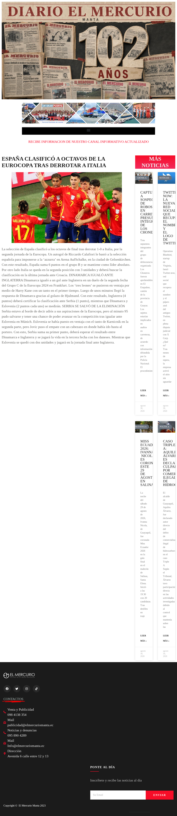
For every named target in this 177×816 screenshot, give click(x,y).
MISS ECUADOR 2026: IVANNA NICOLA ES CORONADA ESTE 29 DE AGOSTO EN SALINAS (150, 463)
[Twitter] (17, 688)
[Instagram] (26, 688)
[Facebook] (7, 688)
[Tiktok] (36, 688)
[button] (88, 130)
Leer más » (143, 393)
